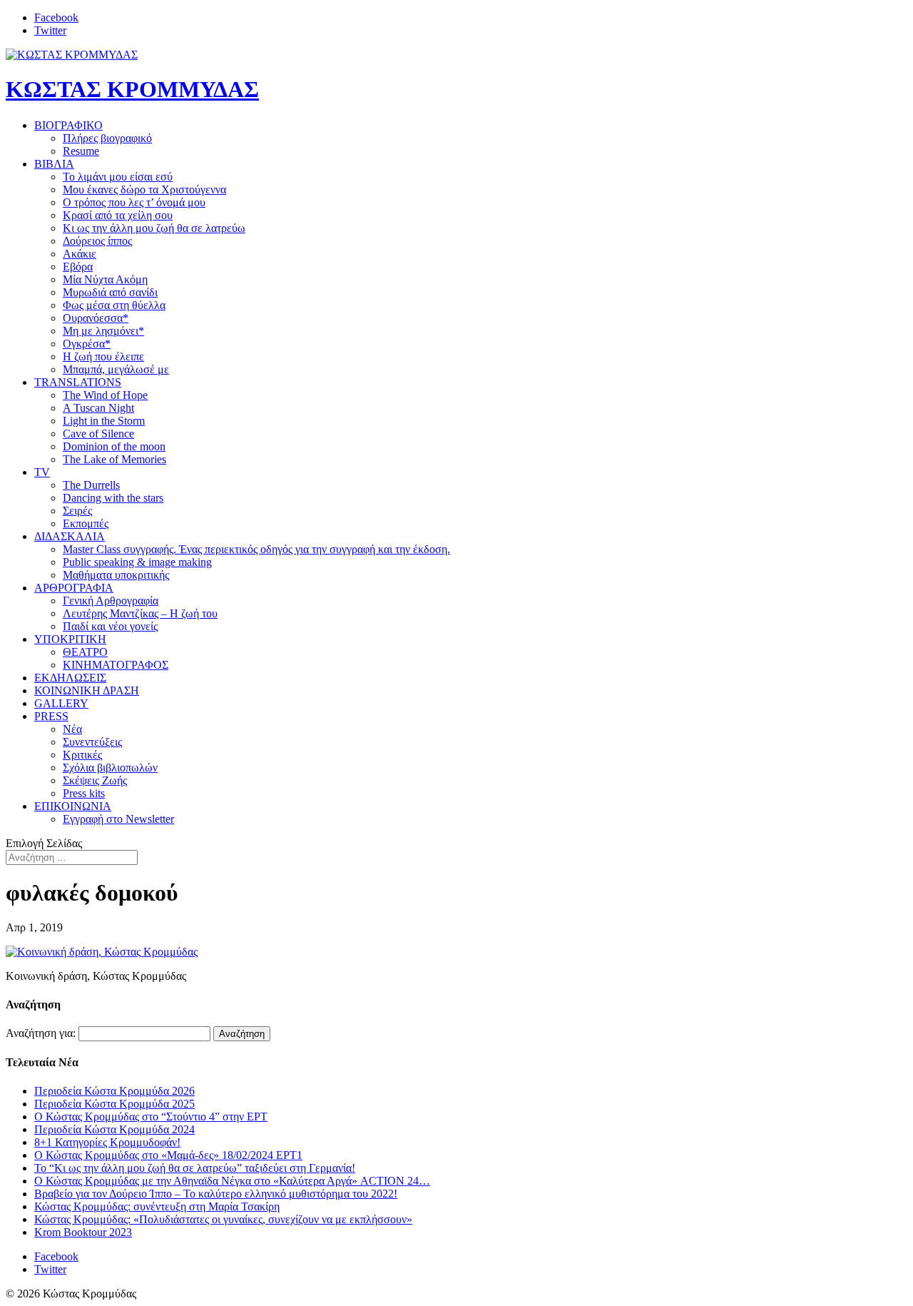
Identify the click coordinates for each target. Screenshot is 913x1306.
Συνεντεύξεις (92, 742)
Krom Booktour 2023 (83, 1232)
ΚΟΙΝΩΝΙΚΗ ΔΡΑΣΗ (86, 690)
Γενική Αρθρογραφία (110, 600)
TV (42, 472)
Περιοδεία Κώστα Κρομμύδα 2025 (114, 1104)
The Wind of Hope (105, 395)
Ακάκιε (79, 254)
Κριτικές (82, 755)
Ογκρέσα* (87, 344)
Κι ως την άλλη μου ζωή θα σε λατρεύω (154, 228)
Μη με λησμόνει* (103, 331)
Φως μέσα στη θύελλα (114, 305)
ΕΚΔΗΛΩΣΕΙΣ (70, 678)
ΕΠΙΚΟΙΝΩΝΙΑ (72, 806)
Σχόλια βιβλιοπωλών (110, 767)
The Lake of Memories (114, 459)
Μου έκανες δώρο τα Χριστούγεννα (144, 189)
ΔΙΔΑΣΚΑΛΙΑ (69, 536)
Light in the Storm (104, 421)
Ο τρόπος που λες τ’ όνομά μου (134, 202)
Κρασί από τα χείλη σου (118, 215)
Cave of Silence (98, 433)
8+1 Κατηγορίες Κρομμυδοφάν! (107, 1142)
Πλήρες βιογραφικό (107, 138)
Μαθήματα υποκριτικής (116, 575)
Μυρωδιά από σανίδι (110, 292)
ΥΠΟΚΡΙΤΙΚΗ (70, 639)
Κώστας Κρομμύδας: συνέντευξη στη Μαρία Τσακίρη (157, 1206)
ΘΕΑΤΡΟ (85, 652)
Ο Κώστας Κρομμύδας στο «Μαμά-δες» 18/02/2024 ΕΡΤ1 (168, 1155)
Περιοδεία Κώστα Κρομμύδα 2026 (114, 1091)
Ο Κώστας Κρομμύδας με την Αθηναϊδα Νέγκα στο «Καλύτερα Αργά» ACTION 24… (232, 1181)
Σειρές (77, 511)
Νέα (72, 729)
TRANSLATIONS (77, 382)
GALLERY (61, 703)
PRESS (51, 716)
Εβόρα (78, 266)
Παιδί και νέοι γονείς (110, 626)
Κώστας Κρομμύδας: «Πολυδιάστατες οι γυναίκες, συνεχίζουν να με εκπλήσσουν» (223, 1219)
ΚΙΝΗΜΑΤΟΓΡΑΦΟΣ (115, 665)
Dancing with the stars (113, 498)
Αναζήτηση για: (41, 1033)
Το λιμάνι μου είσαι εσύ (118, 177)
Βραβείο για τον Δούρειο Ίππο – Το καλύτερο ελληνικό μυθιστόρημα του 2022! (215, 1194)
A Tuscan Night (98, 408)
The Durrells (91, 485)
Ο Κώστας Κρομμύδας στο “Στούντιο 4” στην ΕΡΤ (150, 1116)
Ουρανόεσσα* (95, 318)
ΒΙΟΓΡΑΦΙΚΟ (68, 125)
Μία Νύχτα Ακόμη (105, 279)
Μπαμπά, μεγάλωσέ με (116, 369)
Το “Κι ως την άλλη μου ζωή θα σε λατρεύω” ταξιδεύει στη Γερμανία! (194, 1168)
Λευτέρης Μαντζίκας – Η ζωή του (140, 613)
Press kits (84, 793)
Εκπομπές (85, 523)
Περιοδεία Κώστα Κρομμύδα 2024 (114, 1129)
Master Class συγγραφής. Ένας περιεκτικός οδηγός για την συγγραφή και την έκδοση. (256, 549)
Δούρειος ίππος (97, 241)
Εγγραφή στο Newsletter (118, 819)
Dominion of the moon (114, 446)
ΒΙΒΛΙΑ (54, 164)
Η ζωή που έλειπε (103, 356)
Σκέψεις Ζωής (95, 780)
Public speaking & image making (137, 562)
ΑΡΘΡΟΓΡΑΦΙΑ (73, 588)
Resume (81, 151)
